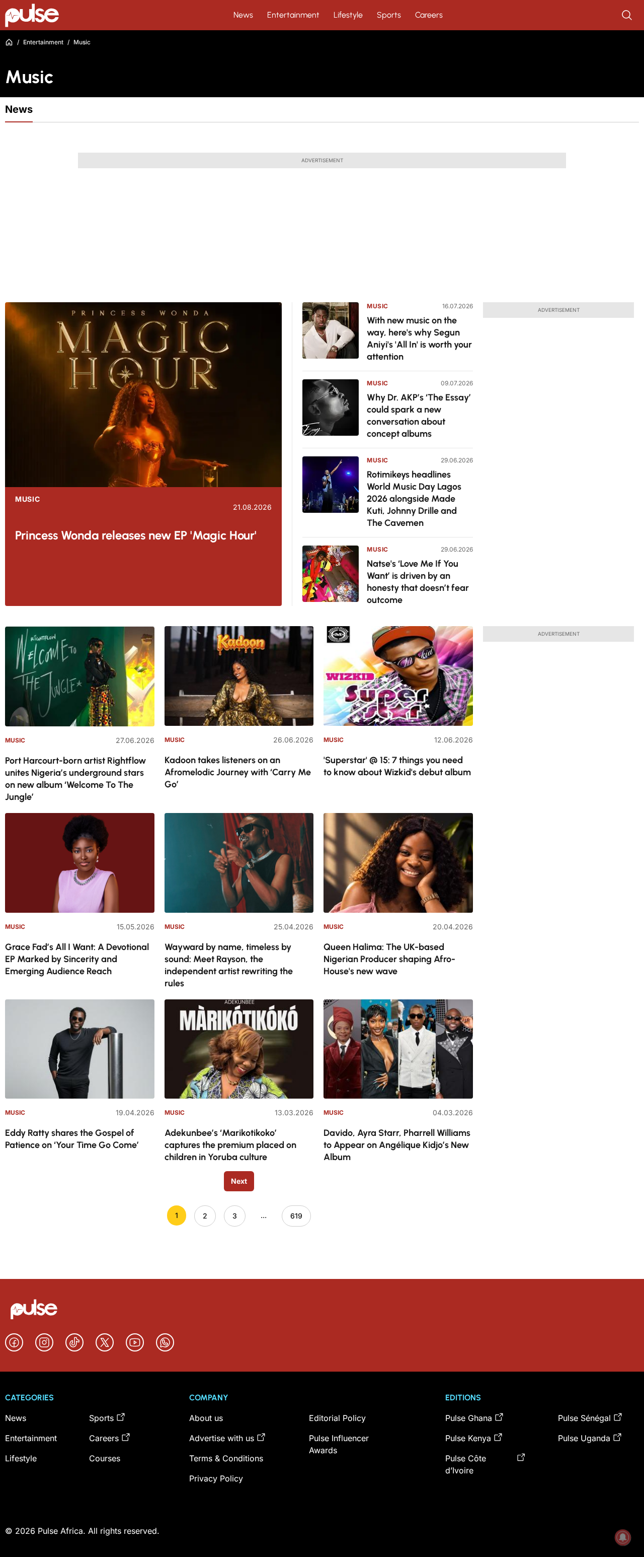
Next (239, 1181)
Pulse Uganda (584, 1438)
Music (27, 499)
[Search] (628, 15)
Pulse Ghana (468, 1418)
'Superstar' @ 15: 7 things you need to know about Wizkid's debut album (397, 766)
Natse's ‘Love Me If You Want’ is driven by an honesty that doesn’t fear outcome (418, 581)
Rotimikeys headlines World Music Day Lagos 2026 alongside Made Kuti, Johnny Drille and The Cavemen (414, 498)
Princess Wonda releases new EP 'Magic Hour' (136, 535)
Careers (429, 15)
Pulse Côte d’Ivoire (465, 1464)
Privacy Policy (216, 1478)
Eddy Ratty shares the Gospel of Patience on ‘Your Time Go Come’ (72, 1138)
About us (206, 1418)
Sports (389, 15)
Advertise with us (221, 1438)
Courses (104, 1458)
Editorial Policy (337, 1418)
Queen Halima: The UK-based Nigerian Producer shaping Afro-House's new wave (389, 959)
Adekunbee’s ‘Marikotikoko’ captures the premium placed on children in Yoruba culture (230, 1145)
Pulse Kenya (468, 1438)
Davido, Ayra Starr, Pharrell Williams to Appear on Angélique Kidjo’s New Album (397, 1145)
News (243, 15)
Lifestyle (348, 15)
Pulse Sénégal (584, 1418)
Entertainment (293, 15)
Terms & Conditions (226, 1458)
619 (296, 1215)
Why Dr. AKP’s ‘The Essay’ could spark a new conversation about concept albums (419, 415)
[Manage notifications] (623, 1537)
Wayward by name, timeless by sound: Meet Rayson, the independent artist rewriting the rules (229, 965)
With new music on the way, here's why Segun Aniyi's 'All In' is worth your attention (419, 338)
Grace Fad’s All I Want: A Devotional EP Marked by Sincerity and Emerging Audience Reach (77, 959)
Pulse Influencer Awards (339, 1444)
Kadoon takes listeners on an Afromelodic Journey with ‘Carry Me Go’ (238, 772)
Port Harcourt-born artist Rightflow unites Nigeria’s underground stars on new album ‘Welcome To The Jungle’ (75, 778)
